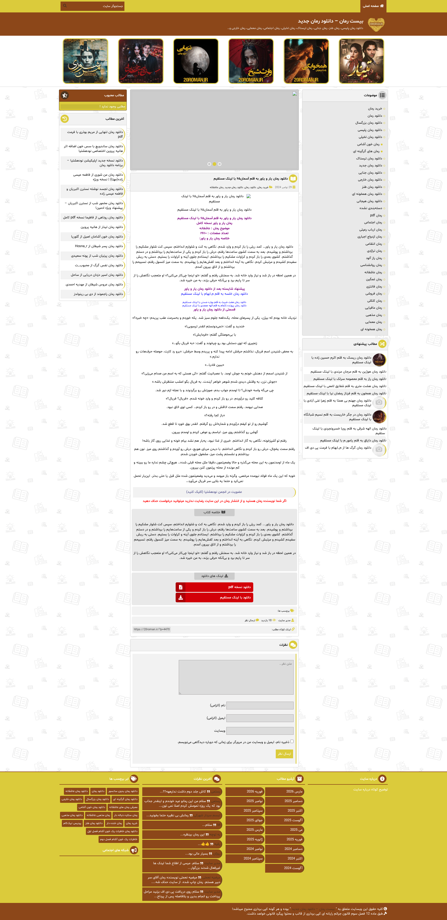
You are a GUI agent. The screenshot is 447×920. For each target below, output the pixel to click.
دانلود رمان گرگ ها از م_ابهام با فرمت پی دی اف (338, 448)
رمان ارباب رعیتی (370, 229)
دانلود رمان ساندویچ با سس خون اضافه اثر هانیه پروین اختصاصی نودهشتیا (93, 148)
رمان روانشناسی (371, 265)
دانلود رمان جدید (234, 187)
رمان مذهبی (374, 315)
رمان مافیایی (373, 308)
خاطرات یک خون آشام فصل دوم (118, 839)
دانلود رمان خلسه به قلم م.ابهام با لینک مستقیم (214, 294)
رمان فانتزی (374, 286)
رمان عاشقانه (217, 187)
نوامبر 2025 (255, 801)
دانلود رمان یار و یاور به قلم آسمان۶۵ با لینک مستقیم (251, 178)
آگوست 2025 (293, 820)
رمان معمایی (373, 322)
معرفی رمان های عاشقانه (123, 807)
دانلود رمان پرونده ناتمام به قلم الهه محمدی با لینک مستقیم (214, 305)
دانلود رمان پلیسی (370, 130)
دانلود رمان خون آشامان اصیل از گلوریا (97, 236)
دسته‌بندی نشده (371, 208)
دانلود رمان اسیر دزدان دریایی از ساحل (97, 275)
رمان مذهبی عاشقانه (98, 815)
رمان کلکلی (374, 301)
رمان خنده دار (114, 823)
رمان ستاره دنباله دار (125, 815)
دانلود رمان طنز (372, 187)
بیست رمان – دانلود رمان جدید (313, 909)
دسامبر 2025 (293, 801)
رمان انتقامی (374, 244)
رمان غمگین (374, 279)
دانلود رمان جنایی (370, 172)
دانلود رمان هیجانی (369, 201)
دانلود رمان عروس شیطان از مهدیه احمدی (94, 284)
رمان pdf (376, 215)
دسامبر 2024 (293, 849)
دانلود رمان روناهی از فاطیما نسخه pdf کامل (93, 217)
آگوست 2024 (293, 868)
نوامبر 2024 (255, 849)
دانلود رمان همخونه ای (367, 194)
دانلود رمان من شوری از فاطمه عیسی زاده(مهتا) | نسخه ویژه (98, 177)
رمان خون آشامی (368, 144)
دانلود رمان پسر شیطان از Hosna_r (99, 246)
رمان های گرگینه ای (366, 151)
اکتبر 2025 (295, 810)
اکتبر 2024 (295, 858)
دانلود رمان (250, 187)
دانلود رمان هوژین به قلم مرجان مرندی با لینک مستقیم (348, 371)
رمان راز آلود (374, 258)
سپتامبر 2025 (253, 810)
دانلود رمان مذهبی (72, 815)
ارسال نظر (250, 620)
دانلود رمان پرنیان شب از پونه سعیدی (97, 256)
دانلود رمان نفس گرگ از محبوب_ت (99, 265)
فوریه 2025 (294, 839)
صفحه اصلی (371, 6)
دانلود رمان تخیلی (370, 137)
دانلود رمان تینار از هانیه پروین (102, 227)
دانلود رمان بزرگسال (368, 123)
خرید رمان (262, 187)
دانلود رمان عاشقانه (76, 791)
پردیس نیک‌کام (72, 823)
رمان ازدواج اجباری (369, 236)
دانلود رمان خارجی (370, 179)
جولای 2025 (255, 820)
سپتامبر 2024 (253, 858)
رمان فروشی (374, 293)
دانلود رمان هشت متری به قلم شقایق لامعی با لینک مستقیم (345, 386)
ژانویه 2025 (255, 839)
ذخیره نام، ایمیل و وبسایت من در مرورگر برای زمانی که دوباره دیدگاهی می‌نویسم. (233, 742)
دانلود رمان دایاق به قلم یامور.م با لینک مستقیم (353, 440)
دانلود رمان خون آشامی (92, 807)
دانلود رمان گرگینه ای (125, 799)
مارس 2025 (255, 830)
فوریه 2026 (255, 791)
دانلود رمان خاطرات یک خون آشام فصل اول (112, 831)
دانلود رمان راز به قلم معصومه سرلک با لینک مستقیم (350, 379)
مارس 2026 (294, 791)
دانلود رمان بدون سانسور (122, 791)
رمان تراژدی (374, 251)
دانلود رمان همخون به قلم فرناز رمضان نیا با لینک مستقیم (346, 393)
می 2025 (296, 830)
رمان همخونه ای (371, 329)
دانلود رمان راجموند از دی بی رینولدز (98, 294)
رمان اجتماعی (373, 222)
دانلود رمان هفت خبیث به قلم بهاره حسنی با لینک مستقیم (214, 302)
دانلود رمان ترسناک (369, 158)
